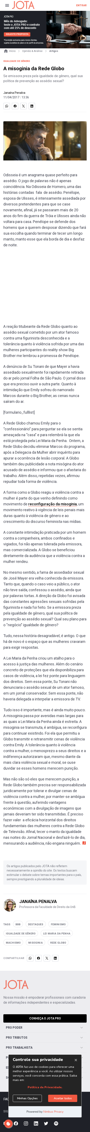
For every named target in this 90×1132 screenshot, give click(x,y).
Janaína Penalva (14, 92)
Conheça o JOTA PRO (45, 1018)
